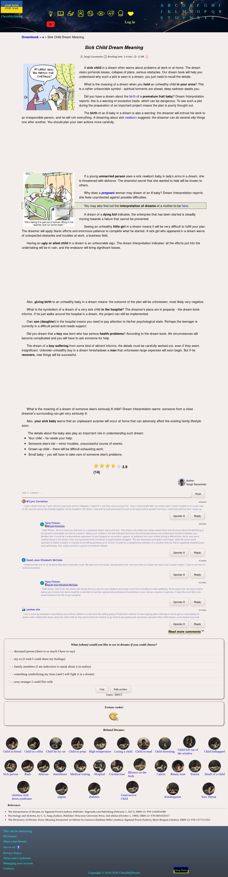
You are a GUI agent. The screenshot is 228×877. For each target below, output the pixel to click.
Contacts (8, 868)
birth (132, 96)
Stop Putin (181, 870)
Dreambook (30, 37)
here (185, 205)
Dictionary (10, 836)
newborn (131, 117)
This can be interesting (17, 831)
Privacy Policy (12, 853)
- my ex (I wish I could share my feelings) (38, 659)
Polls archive (120, 689)
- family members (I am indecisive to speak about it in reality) (51, 666)
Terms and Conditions (17, 858)
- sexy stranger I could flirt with (32, 681)
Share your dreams (15, 841)
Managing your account (18, 863)
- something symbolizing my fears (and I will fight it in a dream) (52, 674)
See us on (9, 847)
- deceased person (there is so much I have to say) (43, 651)
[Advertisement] (114, 149)
